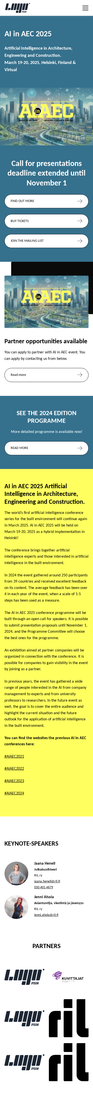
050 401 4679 (43, 887)
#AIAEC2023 (14, 781)
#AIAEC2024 (14, 793)
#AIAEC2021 (14, 757)
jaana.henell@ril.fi (47, 881)
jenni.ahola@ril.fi (46, 915)
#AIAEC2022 (14, 769)
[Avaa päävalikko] (85, 8)
